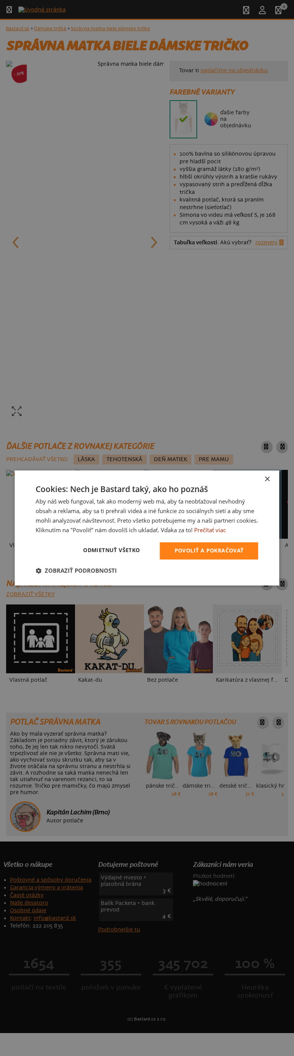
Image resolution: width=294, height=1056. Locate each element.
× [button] (267, 479)
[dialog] (147, 527)
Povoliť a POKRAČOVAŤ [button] (209, 550)
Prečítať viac (210, 530)
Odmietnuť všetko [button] (111, 550)
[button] (76, 570)
